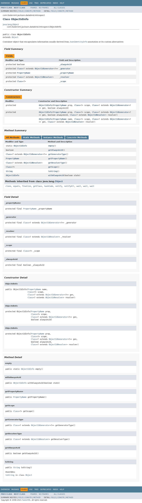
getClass (37, 186)
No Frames (44, 8)
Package (15, 3)
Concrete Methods (77, 137)
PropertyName (23, 73)
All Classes (59, 8)
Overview (5, 3)
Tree (36, 3)
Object (15, 37)
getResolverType (56, 163)
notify (58, 186)
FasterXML (26, 500)
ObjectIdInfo (45, 105)
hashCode (48, 186)
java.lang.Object (11, 24)
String (9, 171)
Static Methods (31, 137)
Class (19, 68)
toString (52, 171)
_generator (64, 68)
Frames (33, 8)
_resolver (64, 77)
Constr (28, 11)
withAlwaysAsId (56, 175)
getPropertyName (56, 158)
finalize (26, 186)
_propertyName (66, 73)
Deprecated (45, 3)
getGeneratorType (57, 154)
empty (51, 146)
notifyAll (69, 186)
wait (78, 186)
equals (16, 186)
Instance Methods (53, 137)
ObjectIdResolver (43, 77)
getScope (52, 167)
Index (55, 3)
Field (20, 11)
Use (31, 3)
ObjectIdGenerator (44, 68)
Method (36, 11)
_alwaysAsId (65, 64)
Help (62, 3)
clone (8, 186)
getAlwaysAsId (55, 150)
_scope (62, 81)
